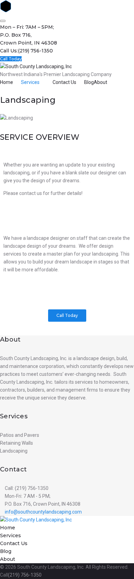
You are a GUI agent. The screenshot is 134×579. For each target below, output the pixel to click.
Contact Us (64, 82)
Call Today (11, 58)
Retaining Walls (16, 443)
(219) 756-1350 (35, 51)
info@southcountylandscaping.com (43, 512)
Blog (89, 82)
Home (6, 82)
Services (30, 82)
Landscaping (13, 451)
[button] (67, 315)
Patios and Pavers (19, 435)
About (100, 82)
